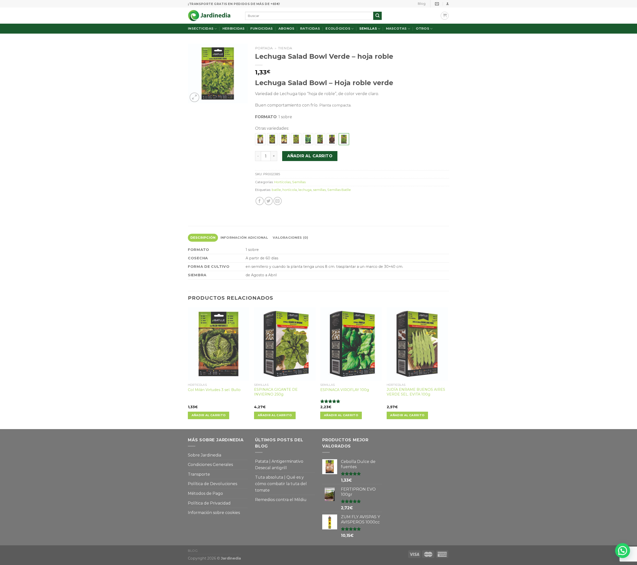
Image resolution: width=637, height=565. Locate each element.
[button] (622, 550)
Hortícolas (282, 182)
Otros (422, 28)
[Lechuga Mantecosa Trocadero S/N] (296, 139)
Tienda (285, 48)
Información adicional (244, 237)
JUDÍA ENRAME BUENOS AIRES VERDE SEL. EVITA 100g (416, 391)
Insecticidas (200, 28)
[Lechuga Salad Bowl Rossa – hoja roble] (332, 139)
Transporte (199, 474)
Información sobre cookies (214, 512)
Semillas (368, 28)
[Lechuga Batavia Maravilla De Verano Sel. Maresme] (272, 139)
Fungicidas (261, 28)
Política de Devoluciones (212, 483)
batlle (276, 190)
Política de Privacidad (209, 503)
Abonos (286, 28)
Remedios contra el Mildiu (281, 499)
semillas (319, 190)
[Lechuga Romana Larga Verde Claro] (320, 139)
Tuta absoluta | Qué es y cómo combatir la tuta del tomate (281, 483)
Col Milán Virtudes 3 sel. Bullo (214, 390)
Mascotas (396, 28)
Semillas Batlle (339, 190)
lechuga (305, 190)
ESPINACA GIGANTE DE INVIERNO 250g (276, 391)
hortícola (289, 190)
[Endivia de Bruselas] (260, 139)
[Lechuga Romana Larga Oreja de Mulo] (308, 139)
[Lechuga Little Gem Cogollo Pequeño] (284, 139)
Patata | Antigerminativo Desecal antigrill (279, 464)
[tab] (203, 238)
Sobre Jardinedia (204, 455)
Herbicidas (233, 28)
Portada (264, 48)
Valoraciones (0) (290, 237)
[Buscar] (377, 16)
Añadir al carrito (309, 156)
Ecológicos (337, 28)
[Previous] (188, 368)
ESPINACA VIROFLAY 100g (344, 390)
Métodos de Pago (205, 493)
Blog (421, 3)
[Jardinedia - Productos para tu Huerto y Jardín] (213, 15)
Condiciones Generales (210, 464)
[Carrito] (445, 16)
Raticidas (310, 28)
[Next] (447, 368)
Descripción (203, 237)
